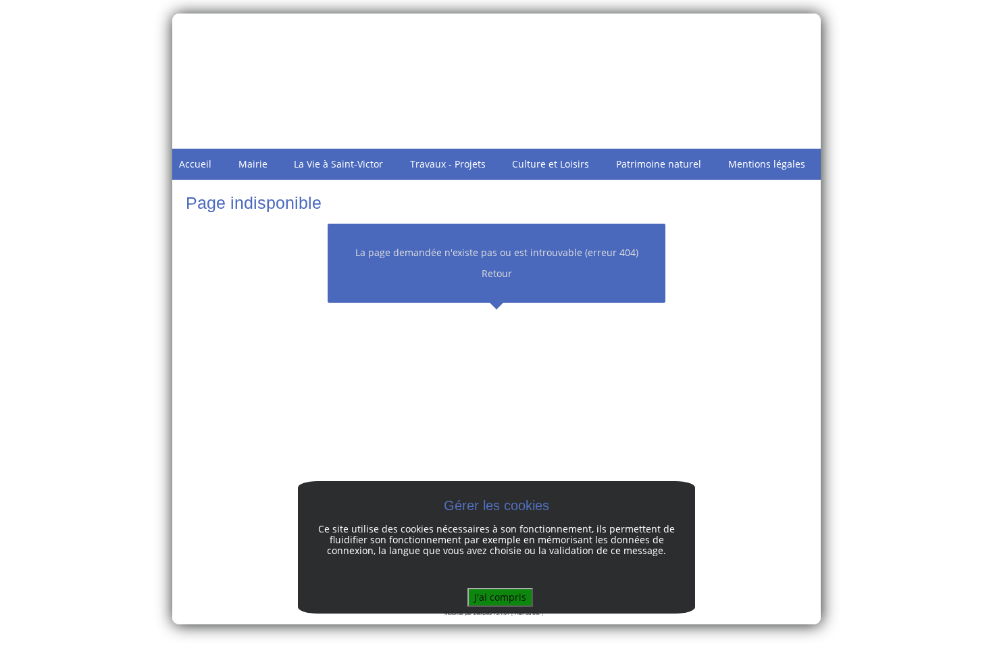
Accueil (195, 163)
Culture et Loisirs (550, 163)
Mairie (253, 163)
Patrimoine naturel (658, 163)
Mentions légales (766, 163)
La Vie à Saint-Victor (338, 163)
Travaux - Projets (448, 163)
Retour (497, 273)
